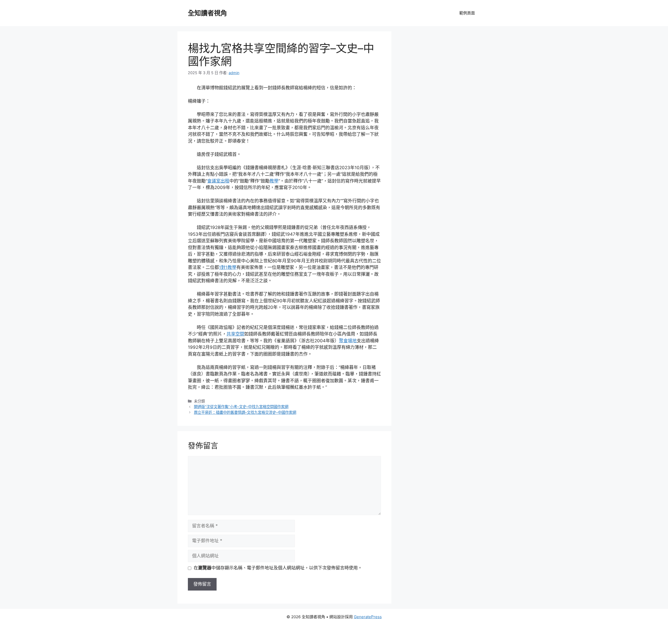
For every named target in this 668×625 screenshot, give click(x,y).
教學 (274, 181)
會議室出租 (218, 181)
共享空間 (235, 334)
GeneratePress (368, 616)
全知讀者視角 (207, 13)
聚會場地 (348, 340)
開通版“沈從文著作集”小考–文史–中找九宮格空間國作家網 (241, 406)
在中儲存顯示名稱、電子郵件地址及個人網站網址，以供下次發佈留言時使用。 (278, 567)
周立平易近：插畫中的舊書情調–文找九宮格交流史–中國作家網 (245, 412)
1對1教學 (227, 267)
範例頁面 (467, 12)
